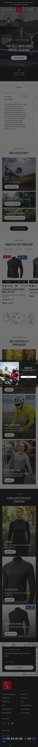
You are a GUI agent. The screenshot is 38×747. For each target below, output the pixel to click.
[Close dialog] (37, 363)
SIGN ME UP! (28, 377)
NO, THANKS (28, 379)
